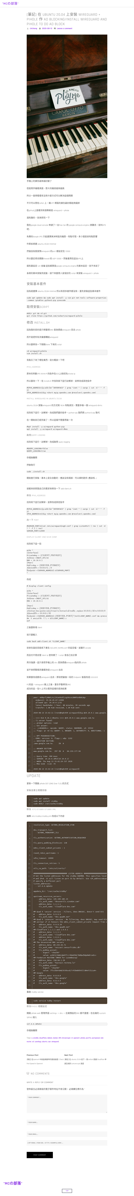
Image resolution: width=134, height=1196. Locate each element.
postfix (88, 1038)
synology (38, 1042)
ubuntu (44, 1042)
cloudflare (43, 1038)
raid (101, 1038)
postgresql (96, 1038)
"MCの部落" (10, 4)
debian (49, 1038)
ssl (33, 1042)
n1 (72, 1038)
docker (55, 1038)
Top (67, 1191)
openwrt (77, 1038)
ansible (35, 1038)
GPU (60, 1038)
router (29, 1042)
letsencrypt (66, 1038)
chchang (33, 28)
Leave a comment (64, 28)
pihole (82, 1038)
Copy (105, 697)
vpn (49, 1042)
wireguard (55, 1042)
